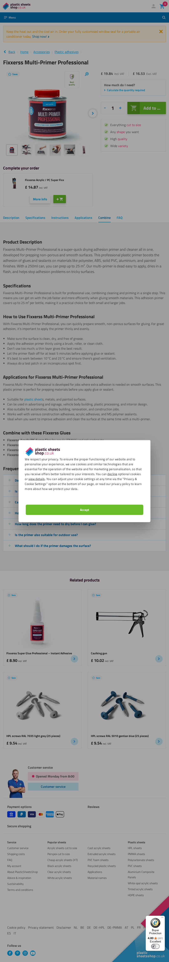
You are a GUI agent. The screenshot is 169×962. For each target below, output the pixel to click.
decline (112, 473)
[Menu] (162, 918)
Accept (84, 509)
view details (36, 478)
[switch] (155, 946)
